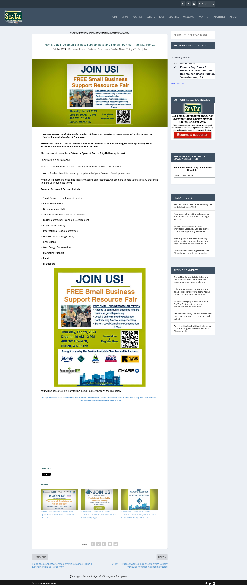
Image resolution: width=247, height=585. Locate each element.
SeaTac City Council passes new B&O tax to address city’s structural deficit (193, 316)
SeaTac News (118, 49)
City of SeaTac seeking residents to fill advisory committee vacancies (191, 252)
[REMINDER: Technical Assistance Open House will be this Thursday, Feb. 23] (59, 499)
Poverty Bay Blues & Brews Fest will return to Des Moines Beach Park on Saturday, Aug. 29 (197, 72)
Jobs (161, 17)
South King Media (47, 583)
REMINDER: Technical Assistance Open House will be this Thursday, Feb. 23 (57, 514)
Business (174, 17)
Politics (137, 17)
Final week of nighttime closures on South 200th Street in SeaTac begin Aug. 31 (192, 216)
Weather (204, 17)
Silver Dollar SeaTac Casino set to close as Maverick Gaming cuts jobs (191, 304)
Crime (125, 17)
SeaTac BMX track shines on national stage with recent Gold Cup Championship (193, 328)
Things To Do (133, 49)
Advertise (219, 17)
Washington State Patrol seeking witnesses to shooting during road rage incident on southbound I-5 (191, 241)
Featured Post (94, 49)
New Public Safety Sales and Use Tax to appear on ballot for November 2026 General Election (191, 279)
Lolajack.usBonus (182, 289)
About (234, 17)
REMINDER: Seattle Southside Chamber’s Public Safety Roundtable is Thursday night (98, 514)
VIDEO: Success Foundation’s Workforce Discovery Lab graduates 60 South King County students (191, 229)
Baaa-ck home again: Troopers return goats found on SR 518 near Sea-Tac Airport (192, 292)
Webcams (188, 17)
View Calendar (177, 83)
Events (151, 17)
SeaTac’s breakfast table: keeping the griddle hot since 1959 (193, 205)
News (107, 49)
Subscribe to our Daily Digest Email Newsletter (193, 168)
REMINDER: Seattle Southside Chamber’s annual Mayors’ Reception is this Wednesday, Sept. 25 (139, 514)
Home (114, 17)
